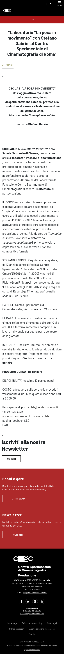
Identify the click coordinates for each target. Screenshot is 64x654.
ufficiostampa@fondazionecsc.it (32, 613)
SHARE (9, 65)
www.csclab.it (42, 416)
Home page (12, 623)
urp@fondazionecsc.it (32, 650)
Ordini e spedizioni (16, 629)
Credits (32, 634)
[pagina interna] (32, 19)
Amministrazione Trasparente (42, 629)
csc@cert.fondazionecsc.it (35, 592)
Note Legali (52, 623)
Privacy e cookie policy (32, 623)
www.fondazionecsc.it (16, 416)
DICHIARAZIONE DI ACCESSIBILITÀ (32, 642)
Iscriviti (11, 458)
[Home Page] (7, 10)
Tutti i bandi (18, 498)
